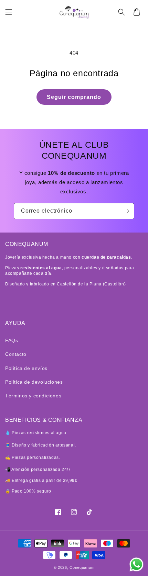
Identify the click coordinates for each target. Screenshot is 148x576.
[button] (8, 12)
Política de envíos (26, 368)
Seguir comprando (74, 97)
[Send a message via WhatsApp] (136, 564)
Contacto (16, 354)
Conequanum (82, 567)
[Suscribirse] (126, 211)
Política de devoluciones (34, 382)
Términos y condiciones (33, 395)
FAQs (11, 340)
